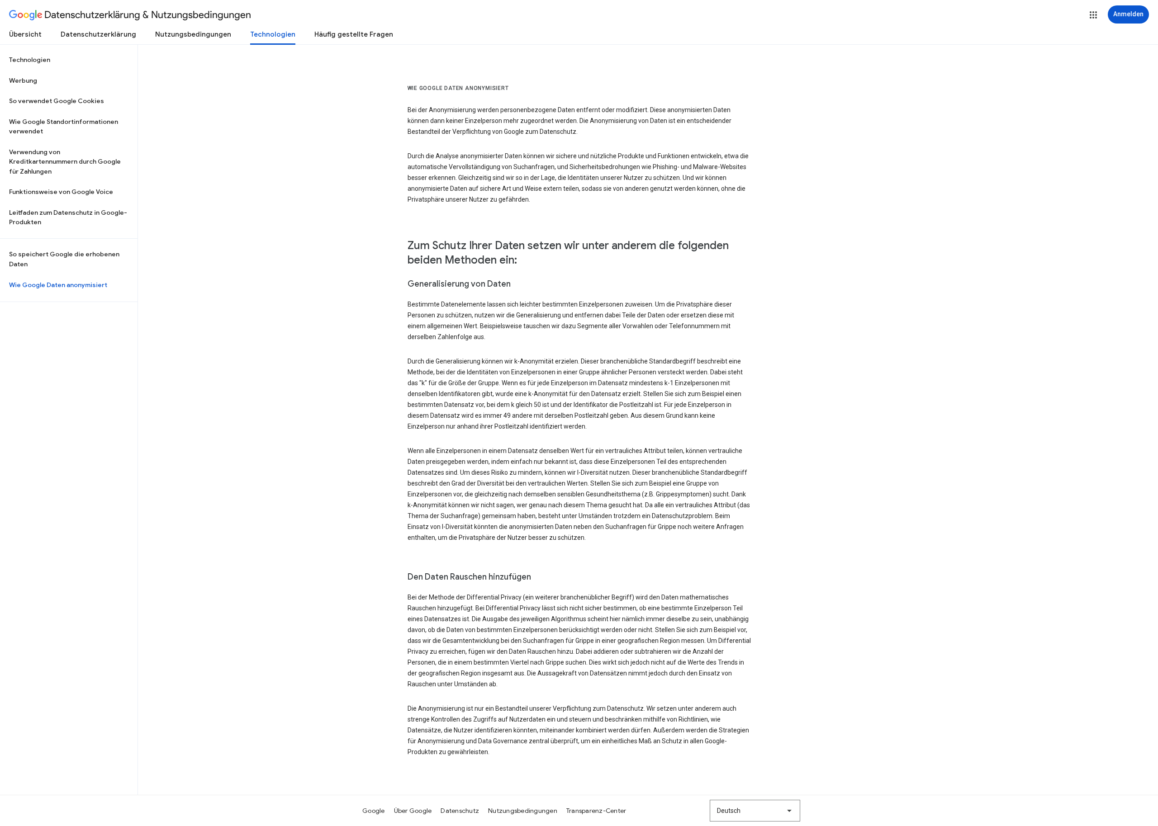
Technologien (272, 34)
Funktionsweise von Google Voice (61, 192)
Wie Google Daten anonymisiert (58, 285)
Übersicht (25, 34)
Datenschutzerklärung (98, 34)
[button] (1093, 15)
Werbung (23, 80)
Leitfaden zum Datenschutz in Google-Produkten (68, 217)
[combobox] (755, 810)
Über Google (413, 811)
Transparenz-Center (596, 811)
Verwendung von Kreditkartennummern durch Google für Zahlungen (65, 161)
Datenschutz (460, 811)
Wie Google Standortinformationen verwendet (63, 127)
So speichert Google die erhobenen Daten (64, 259)
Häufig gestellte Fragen (353, 34)
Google (373, 811)
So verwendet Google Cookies (56, 101)
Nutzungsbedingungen (193, 34)
